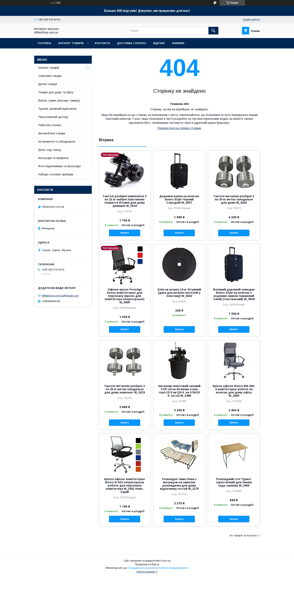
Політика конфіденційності (173, 568)
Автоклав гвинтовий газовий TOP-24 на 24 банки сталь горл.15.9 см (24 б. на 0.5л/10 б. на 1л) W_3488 (179, 390)
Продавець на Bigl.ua (147, 564)
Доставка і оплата (131, 43)
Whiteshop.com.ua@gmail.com (60, 295)
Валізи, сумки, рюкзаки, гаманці (59, 100)
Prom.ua (166, 560)
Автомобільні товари (51, 133)
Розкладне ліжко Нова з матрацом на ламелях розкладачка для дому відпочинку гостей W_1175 (179, 483)
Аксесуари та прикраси (53, 158)
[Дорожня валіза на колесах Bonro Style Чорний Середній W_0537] (179, 171)
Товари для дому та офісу (55, 92)
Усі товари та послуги (243, 535)
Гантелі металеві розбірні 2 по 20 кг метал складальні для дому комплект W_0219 (124, 389)
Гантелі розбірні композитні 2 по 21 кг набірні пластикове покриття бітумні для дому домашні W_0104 (124, 201)
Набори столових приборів (55, 174)
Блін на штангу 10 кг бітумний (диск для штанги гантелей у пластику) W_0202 (179, 292)
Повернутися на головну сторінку (179, 128)
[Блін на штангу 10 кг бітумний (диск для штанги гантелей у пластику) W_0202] (179, 264)
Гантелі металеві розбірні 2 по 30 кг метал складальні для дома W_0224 (234, 199)
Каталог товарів (71, 43)
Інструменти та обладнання (56, 141)
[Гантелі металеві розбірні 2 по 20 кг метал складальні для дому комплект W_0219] (124, 361)
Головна (44, 43)
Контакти (102, 43)
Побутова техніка (49, 125)
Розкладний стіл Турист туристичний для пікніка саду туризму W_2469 (234, 482)
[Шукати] (213, 30)
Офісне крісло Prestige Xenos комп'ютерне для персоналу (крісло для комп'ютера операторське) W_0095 (124, 296)
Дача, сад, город (49, 149)
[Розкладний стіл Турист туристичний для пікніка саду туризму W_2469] (233, 454)
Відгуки (159, 43)
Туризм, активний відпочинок (57, 108)
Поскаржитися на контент (142, 568)
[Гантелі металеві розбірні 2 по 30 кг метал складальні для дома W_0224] (233, 171)
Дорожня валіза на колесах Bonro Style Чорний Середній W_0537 (179, 199)
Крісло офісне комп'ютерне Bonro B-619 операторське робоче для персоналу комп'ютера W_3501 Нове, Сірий (124, 485)
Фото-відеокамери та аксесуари (59, 166)
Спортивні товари (49, 75)
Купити (125, 232)
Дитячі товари (47, 84)
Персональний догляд (53, 117)
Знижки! (178, 43)
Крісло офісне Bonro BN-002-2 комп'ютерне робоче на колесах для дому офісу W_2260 (234, 390)
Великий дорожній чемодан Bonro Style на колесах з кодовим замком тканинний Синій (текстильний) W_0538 (234, 294)
